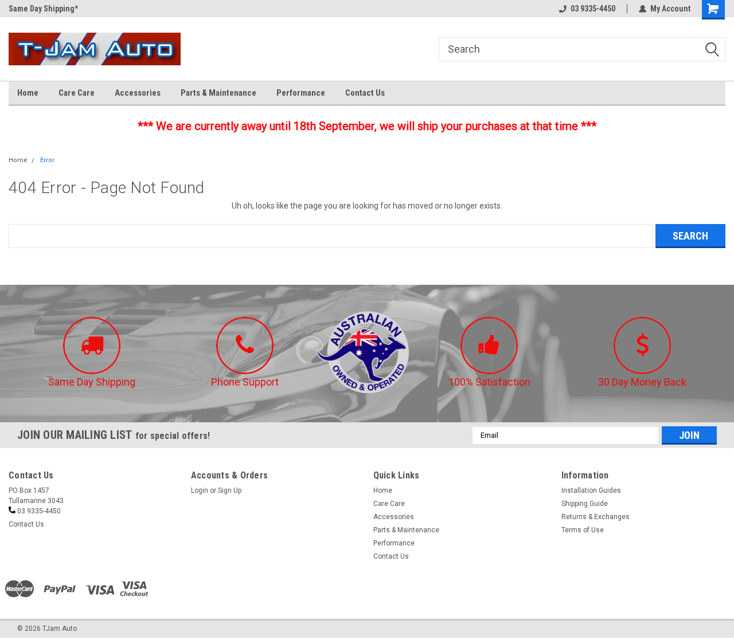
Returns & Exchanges (595, 517)
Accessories (138, 93)
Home (27, 93)
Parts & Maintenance (218, 93)
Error (47, 160)
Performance (300, 93)
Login (199, 490)
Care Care (76, 93)
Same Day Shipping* (43, 8)
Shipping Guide (584, 504)
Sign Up (229, 490)
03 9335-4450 (593, 8)
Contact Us (365, 93)
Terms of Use (582, 530)
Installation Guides (591, 490)
